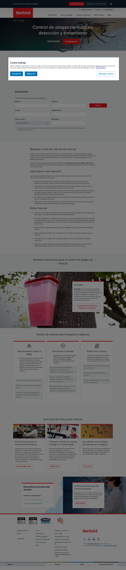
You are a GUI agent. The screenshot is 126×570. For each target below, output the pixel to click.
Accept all (16, 74)
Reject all (31, 74)
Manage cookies (106, 74)
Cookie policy (100, 68)
